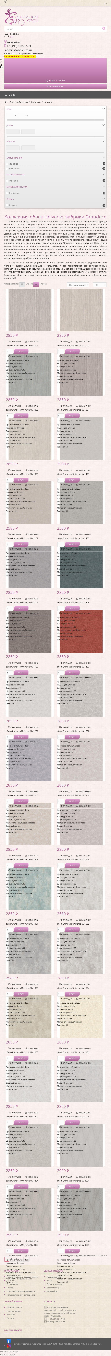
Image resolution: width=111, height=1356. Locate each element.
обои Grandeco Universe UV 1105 (73, 602)
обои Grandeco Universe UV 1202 (73, 731)
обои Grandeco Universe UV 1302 (73, 923)
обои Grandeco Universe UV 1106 (22, 666)
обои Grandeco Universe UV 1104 (22, 602)
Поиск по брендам (19, 102)
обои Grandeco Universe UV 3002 (22, 1245)
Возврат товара (54, 1287)
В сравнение (33, 342)
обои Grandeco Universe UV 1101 (73, 474)
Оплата (10, 1287)
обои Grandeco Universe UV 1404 (22, 1180)
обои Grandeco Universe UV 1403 (73, 1116)
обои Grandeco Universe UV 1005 (22, 474)
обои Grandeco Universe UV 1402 (22, 1116)
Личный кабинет (14, 1307)
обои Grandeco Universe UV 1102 (22, 538)
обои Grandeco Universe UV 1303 (22, 988)
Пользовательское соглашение (21, 1295)
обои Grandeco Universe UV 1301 (22, 923)
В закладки (15, 342)
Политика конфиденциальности (21, 1291)
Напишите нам (56, 86)
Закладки (11, 1314)
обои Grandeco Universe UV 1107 (73, 666)
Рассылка (11, 1318)
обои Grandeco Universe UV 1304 (73, 988)
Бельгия (13, 205)
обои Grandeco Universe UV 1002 (73, 345)
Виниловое (14, 193)
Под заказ (13, 163)
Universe (48, 102)
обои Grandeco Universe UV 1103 (73, 538)
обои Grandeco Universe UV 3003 (73, 1245)
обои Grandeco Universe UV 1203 (22, 795)
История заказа (14, 1311)
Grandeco (35, 102)
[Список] (36, 284)
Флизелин (13, 180)
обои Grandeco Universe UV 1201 (22, 731)
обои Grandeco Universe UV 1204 (73, 795)
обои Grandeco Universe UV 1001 (22, 345)
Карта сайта (52, 1291)
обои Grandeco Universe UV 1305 (22, 1052)
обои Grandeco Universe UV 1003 (22, 409)
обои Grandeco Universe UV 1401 (73, 1052)
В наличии (14, 168)
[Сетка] (22, 284)
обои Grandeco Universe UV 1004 (73, 409)
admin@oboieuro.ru (56, 1321)
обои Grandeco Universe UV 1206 (73, 859)
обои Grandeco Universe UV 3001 (73, 1180)
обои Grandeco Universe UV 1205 (22, 859)
